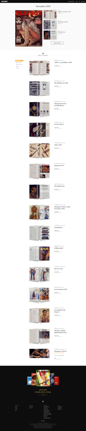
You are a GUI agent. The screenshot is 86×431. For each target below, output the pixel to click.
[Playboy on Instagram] (44, 421)
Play (15, 410)
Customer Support (46, 406)
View (55, 358)
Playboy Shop (60, 406)
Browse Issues (71, 1)
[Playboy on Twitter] (42, 421)
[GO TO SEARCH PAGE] (79, 1)
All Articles (18, 60)
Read (16, 406)
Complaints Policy (46, 411)
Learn (16, 409)
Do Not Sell (45, 416)
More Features (57, 43)
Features (17, 66)
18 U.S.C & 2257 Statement (48, 414)
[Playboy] (4, 1)
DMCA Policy (45, 415)
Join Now (43, 394)
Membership (31, 406)
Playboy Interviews (19, 64)
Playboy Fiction (18, 62)
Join (76, 1)
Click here (45, 423)
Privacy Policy (46, 409)
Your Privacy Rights (46, 410)
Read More (58, 65)
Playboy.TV (59, 409)
